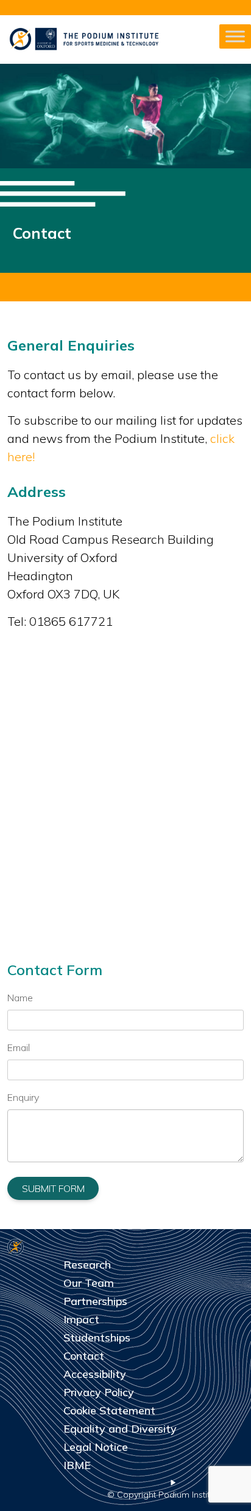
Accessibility (94, 1374)
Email (18, 1047)
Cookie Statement (109, 1410)
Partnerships (95, 1301)
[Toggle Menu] (235, 36)
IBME (77, 1465)
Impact (81, 1319)
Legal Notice (95, 1447)
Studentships (96, 1338)
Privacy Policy (98, 1392)
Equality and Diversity (120, 1429)
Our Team (88, 1283)
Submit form (53, 1188)
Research (87, 1265)
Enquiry (23, 1097)
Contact (83, 1356)
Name (20, 998)
